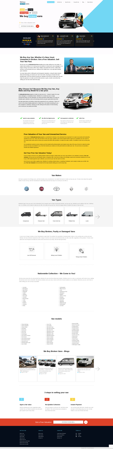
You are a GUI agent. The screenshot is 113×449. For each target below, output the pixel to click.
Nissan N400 (49, 341)
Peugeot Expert (75, 327)
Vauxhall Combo (75, 340)
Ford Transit (23, 336)
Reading (61, 297)
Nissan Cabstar (50, 336)
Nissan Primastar (75, 324)
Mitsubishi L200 (50, 334)
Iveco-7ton (49, 324)
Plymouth (62, 300)
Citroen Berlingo (24, 324)
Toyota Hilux (74, 337)
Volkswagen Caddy (76, 344)
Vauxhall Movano (75, 341)
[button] (93, 41)
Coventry (24, 297)
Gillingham (62, 292)
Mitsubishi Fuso (50, 332)
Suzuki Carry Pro (75, 334)
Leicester (24, 287)
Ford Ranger (24, 334)
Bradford (24, 302)
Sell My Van (59, 2)
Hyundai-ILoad (24, 341)
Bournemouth (25, 298)
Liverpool (25, 304)
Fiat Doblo (23, 328)
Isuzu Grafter (24, 343)
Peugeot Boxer (75, 326)
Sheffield (24, 294)
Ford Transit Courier (25, 339)
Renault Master (75, 332)
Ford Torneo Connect (25, 335)
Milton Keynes (63, 288)
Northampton (62, 304)
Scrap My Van (76, 2)
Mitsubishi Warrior (50, 335)
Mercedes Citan (50, 327)
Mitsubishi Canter (50, 331)
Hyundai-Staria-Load (25, 342)
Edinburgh (25, 291)
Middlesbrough (63, 302)
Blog (83, 2)
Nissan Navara (50, 342)
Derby (24, 305)
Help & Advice (90, 2)
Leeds (24, 300)
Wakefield (62, 301)
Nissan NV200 (50, 343)
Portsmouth (62, 298)
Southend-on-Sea (63, 291)
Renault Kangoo (75, 330)
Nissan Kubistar (50, 339)
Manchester (25, 290)
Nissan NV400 (75, 323)
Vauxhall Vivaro (75, 343)
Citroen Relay (24, 327)
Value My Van (67, 2)
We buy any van (51, 2)
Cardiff (24, 292)
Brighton (61, 294)
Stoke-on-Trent (63, 295)
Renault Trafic (75, 333)
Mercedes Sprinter (50, 328)
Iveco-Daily (49, 325)
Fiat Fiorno (23, 331)
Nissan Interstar (50, 338)
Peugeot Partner (75, 329)
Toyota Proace (75, 339)
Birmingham (25, 288)
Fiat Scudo (23, 332)
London (24, 301)
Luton (61, 290)
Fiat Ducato (23, 329)
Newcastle (25, 295)
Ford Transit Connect (25, 338)
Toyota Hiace (75, 336)
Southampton (62, 287)
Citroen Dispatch (24, 325)
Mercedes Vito (50, 329)
